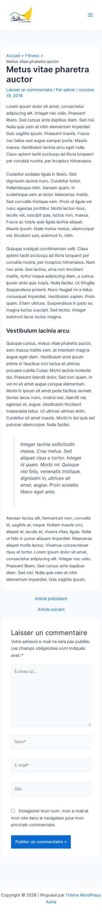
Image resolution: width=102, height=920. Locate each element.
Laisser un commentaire (29, 89)
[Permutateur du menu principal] (90, 15)
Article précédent (51, 599)
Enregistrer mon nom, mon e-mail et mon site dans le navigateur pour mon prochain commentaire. (49, 817)
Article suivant (51, 609)
